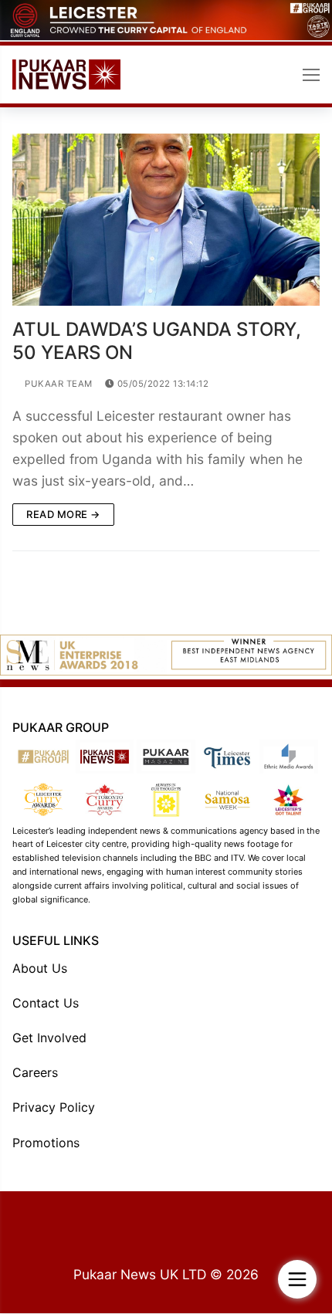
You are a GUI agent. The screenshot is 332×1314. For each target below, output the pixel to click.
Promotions (46, 1142)
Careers (35, 1072)
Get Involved (49, 1037)
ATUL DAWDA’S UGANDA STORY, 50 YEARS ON (156, 340)
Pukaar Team (57, 383)
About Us (39, 968)
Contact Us (45, 1003)
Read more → (63, 514)
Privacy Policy (53, 1107)
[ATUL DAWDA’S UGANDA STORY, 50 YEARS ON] (166, 220)
